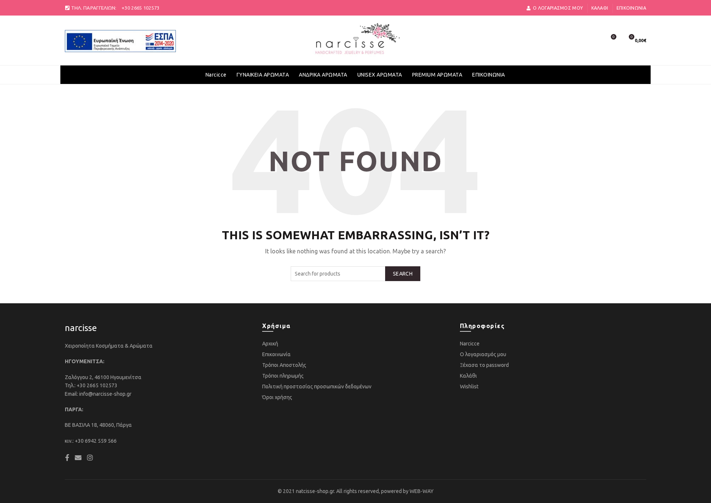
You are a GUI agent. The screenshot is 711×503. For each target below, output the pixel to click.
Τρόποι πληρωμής (283, 376)
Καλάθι (599, 8)
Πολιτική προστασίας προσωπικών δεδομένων (316, 386)
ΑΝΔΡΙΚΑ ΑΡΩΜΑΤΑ (323, 75)
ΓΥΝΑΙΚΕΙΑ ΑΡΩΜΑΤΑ (263, 75)
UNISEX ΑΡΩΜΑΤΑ (379, 75)
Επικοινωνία (631, 8)
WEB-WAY (422, 491)
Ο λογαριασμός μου (483, 354)
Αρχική (270, 344)
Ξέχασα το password (484, 365)
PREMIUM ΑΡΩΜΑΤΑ (437, 75)
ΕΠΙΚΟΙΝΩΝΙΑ (488, 75)
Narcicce (216, 75)
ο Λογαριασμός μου (558, 8)
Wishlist (469, 386)
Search (403, 274)
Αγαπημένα (613, 37)
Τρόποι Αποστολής (284, 365)
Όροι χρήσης (277, 397)
